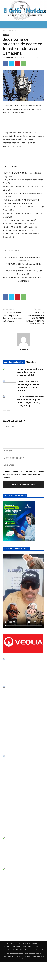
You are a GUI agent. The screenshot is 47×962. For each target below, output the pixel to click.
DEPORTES (37, 946)
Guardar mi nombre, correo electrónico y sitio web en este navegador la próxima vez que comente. (23, 474)
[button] (4, 24)
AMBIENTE (24, 949)
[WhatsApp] (23, 63)
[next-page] (8, 412)
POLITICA (7, 946)
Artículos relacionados (13, 362)
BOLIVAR (12, 31)
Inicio (4, 31)
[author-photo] (23, 346)
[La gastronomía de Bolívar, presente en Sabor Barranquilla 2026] (9, 372)
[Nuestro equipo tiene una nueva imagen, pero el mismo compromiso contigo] (9, 384)
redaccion (9, 58)
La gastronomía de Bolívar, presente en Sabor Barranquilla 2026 (30, 372)
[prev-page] (4, 412)
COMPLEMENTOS (37, 949)
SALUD (15, 949)
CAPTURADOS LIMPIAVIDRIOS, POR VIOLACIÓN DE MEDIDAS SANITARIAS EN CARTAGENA (34, 318)
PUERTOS (7, 949)
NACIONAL (17, 946)
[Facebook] (5, 63)
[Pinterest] (17, 63)
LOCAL (18, 944)
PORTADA (10, 944)
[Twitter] (11, 63)
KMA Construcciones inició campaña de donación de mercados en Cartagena (12, 317)
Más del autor (32, 362)
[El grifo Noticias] (23, 10)
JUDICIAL (35, 944)
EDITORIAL (27, 946)
